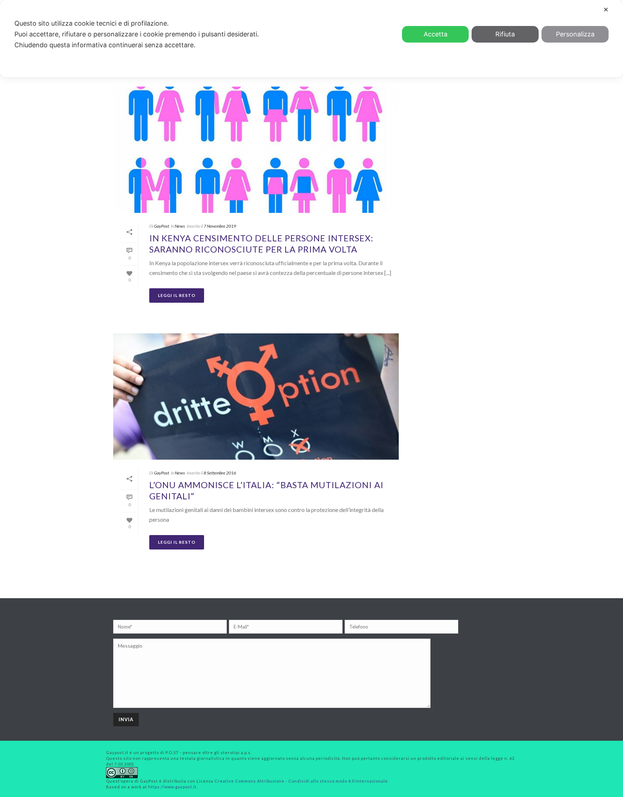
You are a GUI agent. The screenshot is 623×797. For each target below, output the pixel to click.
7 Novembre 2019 (220, 226)
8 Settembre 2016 (220, 473)
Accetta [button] (435, 34)
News (180, 226)
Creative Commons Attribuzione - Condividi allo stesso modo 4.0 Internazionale (301, 781)
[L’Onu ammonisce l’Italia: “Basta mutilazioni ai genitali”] (256, 396)
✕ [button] (606, 9)
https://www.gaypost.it (172, 786)
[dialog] (311, 39)
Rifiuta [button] (505, 34)
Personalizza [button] (575, 34)
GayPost (161, 226)
